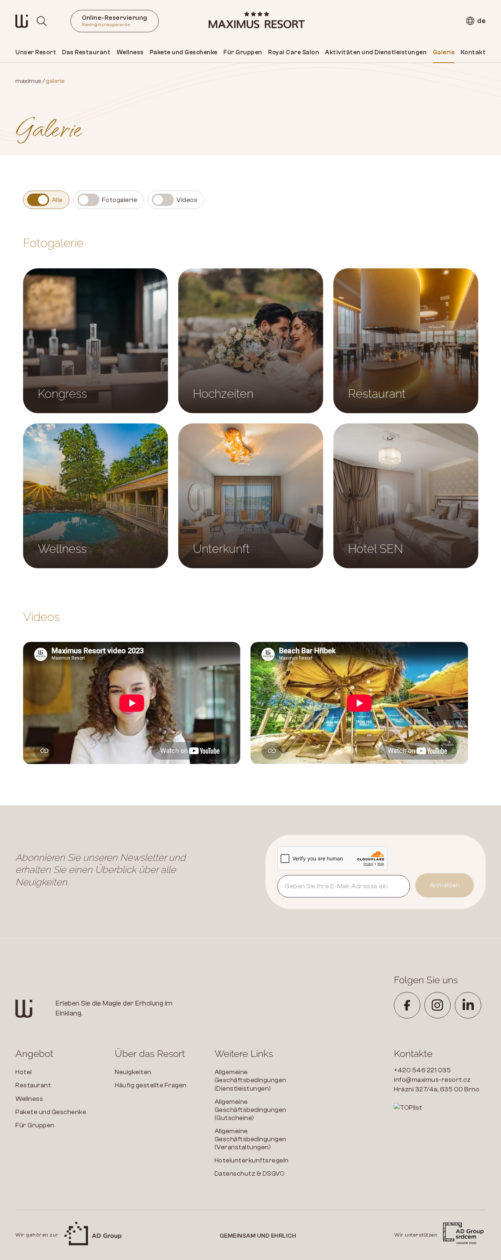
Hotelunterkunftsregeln (252, 1160)
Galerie (444, 52)
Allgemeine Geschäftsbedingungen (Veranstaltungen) (250, 1139)
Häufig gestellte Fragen (151, 1085)
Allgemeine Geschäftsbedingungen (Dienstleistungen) (250, 1080)
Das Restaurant (86, 52)
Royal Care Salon (293, 52)
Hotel (23, 1072)
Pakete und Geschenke (183, 52)
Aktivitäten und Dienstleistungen (376, 52)
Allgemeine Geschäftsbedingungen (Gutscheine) (250, 1110)
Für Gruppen (242, 52)
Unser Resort (35, 52)
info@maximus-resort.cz (432, 1080)
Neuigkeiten (133, 1072)
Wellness (130, 52)
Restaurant (33, 1085)
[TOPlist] (440, 1108)
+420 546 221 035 (422, 1070)
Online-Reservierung (114, 20)
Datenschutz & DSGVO (250, 1174)
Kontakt (473, 52)
